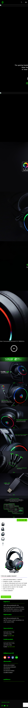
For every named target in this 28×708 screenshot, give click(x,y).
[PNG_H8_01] (3, 524)
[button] (21, 2)
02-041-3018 (11, 636)
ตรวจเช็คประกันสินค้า (8, 672)
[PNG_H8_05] (3, 544)
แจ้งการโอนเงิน (7, 669)
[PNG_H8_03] (3, 539)
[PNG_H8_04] (3, 534)
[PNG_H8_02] (3, 529)
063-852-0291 (11, 647)
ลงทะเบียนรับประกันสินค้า (9, 671)
